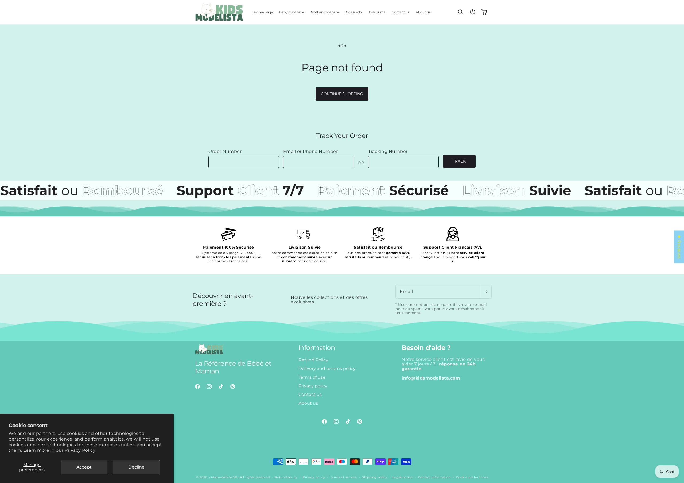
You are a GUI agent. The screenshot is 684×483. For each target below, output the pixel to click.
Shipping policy (374, 477)
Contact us (310, 394)
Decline (136, 467)
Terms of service (343, 477)
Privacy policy (312, 385)
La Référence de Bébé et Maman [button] (233, 367)
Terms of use (311, 377)
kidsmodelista (220, 477)
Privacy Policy (80, 450)
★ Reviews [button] (679, 247)
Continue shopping (342, 93)
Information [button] (316, 347)
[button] (292, 12)
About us (308, 403)
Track (459, 161)
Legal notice (402, 477)
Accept (84, 467)
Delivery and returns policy (327, 368)
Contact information (434, 477)
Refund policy (286, 477)
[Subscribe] (485, 292)
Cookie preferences (472, 477)
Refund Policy (313, 359)
